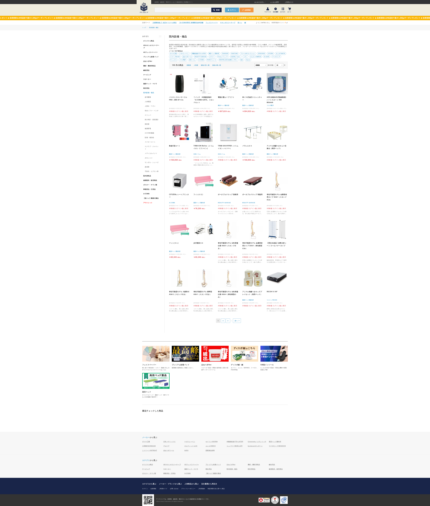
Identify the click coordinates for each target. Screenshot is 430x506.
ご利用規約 (201, 488)
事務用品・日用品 (149, 189)
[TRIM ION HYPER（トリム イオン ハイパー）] (228, 141)
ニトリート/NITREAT (149, 450)
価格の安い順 (205, 65)
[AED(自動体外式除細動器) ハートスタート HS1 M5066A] (277, 92)
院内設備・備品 (153, 27)
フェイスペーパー (212, 22)
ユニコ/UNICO (211, 446)
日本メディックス (169, 441)
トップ (144, 27)
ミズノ (245, 56)
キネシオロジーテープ (227, 22)
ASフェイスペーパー (150, 52)
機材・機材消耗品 (149, 66)
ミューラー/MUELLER (234, 446)
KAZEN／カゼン (236, 56)
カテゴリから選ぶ (149, 484)
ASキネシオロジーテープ (151, 46)
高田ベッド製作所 (214, 53)
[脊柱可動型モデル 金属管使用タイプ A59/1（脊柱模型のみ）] (252, 241)
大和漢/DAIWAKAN (149, 446)
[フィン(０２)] (204, 189)
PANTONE (234, 53)
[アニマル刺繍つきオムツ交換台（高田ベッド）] (277, 141)
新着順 (189, 65)
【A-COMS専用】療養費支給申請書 (191, 22)
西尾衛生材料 (210, 450)
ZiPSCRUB (261, 53)
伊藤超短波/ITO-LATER (199, 53)
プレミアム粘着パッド (151, 57)
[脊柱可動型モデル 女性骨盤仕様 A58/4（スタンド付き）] (228, 241)
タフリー (212, 56)
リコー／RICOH (175, 56)
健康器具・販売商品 (150, 180)
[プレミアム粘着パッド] (185, 358)
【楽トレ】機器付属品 (151, 198)
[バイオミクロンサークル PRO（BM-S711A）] (179, 95)
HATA (186, 450)
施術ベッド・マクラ (150, 84)
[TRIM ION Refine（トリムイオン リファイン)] (204, 144)
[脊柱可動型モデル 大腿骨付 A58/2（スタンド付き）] (179, 290)
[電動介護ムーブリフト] (228, 92)
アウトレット (148, 203)
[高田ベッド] (156, 386)
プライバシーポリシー (188, 488)
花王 (241, 60)
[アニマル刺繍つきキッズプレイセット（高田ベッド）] (252, 287)
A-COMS (201, 60)
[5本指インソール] (274, 359)
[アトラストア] (144, 7)
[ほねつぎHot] (215, 359)
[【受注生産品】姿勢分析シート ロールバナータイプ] (277, 241)
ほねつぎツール (187, 56)
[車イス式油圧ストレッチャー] (252, 92)
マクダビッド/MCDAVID (277, 446)
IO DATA (266, 56)
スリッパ (148, 115)
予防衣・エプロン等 (152, 171)
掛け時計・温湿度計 (152, 119)
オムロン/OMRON (255, 56)
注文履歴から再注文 (209, 484)
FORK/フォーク (211, 60)
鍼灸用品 (146, 70)
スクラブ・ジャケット (152, 147)
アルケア (166, 446)
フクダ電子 (183, 60)
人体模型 (148, 101)
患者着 (147, 167)
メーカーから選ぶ (170, 484)
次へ (236, 320)
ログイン (145, 488)
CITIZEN (270, 53)
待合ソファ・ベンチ (152, 110)
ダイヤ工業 (173, 53)
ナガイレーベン (184, 53)
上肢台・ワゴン (150, 106)
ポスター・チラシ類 (150, 185)
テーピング (147, 75)
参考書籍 (148, 97)
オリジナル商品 (148, 41)
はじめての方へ (259, 2)
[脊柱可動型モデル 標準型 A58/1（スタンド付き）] (204, 290)
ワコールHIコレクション (248, 53)
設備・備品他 (149, 137)
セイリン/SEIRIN (212, 441)
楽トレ (240, 22)
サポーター (147, 79)
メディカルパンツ (151, 153)
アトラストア (276, 56)
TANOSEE (225, 53)
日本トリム (192, 60)
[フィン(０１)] (179, 238)
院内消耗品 (147, 176)
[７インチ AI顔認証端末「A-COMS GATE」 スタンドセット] (204, 95)
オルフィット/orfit (190, 446)
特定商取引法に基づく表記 (216, 488)
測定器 (147, 124)
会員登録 (248, 10)
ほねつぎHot (147, 61)
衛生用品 (146, 88)
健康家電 (148, 128)
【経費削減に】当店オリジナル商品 (164, 22)
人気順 (196, 65)
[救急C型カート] (179, 141)
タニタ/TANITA (280, 53)
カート (289, 11)
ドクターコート (150, 142)
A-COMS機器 (149, 133)
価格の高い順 (216, 65)
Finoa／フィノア (222, 56)
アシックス (173, 60)
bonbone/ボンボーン (255, 446)
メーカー (146, 437)
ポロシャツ (148, 158)
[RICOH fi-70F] (277, 290)
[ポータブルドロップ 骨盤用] (252, 192)
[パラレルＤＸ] (252, 141)
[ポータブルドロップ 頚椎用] (228, 192)
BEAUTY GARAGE (200, 56)
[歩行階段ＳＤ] (204, 238)
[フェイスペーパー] (156, 359)
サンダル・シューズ (152, 162)
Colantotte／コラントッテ (257, 441)
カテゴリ (282, 11)
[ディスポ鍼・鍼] (244, 359)
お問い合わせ (174, 488)
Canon (248, 60)
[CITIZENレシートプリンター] (179, 192)
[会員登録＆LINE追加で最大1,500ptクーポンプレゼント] (215, 18)
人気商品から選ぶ (192, 484)
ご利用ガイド (289, 2)
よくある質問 (274, 2)
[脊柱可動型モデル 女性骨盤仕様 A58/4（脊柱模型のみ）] (228, 290)
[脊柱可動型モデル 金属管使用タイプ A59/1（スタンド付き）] (277, 192)
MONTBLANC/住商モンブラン (228, 60)
